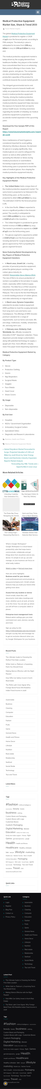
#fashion (12, 804)
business (11, 812)
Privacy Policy (10, 917)
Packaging (22, 859)
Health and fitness (22, 843)
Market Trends (18, 855)
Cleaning (9, 708)
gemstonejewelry (18, 839)
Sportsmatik (9, 865)
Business (8, 439)
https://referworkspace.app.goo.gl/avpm (20, 631)
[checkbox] (5, 1083)
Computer (9, 712)
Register (8, 906)
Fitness (24, 835)
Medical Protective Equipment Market (18, 444)
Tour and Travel (11, 775)
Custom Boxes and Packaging (16, 816)
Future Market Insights (12, 29)
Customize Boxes (12, 822)
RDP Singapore (10, 862)
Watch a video (11, 568)
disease (26, 829)
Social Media (10, 766)
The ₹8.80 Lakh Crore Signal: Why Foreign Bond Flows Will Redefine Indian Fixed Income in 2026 (18, 687)
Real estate (10, 754)
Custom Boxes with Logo (15, 819)
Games (9, 838)
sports (31, 862)
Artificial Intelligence (25, 805)
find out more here (25, 568)
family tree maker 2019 (23, 832)
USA (22, 868)
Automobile (10, 700)
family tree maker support (13, 835)
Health (10, 843)
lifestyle (20, 852)
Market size (9, 855)
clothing (19, 813)
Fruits (8, 725)
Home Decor (10, 741)
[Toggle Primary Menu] (38, 12)
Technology (10, 770)
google (27, 839)
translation (9, 868)
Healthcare (12, 847)
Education (9, 716)
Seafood (9, 762)
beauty (16, 809)
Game (8, 729)
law (7, 852)
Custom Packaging (14, 825)
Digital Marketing (14, 828)
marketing (30, 852)
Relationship (10, 758)
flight (29, 835)
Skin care (18, 862)
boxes (22, 809)
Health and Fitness (18, 439)
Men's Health (28, 855)
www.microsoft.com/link (14, 871)
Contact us (9, 913)
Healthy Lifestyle (25, 848)
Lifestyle (9, 746)
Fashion (8, 721)
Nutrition (9, 750)
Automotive (9, 809)
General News (11, 733)
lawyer (12, 852)
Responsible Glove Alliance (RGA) (22, 275)
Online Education (11, 859)
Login (7, 902)
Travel (16, 868)
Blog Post (9, 909)
